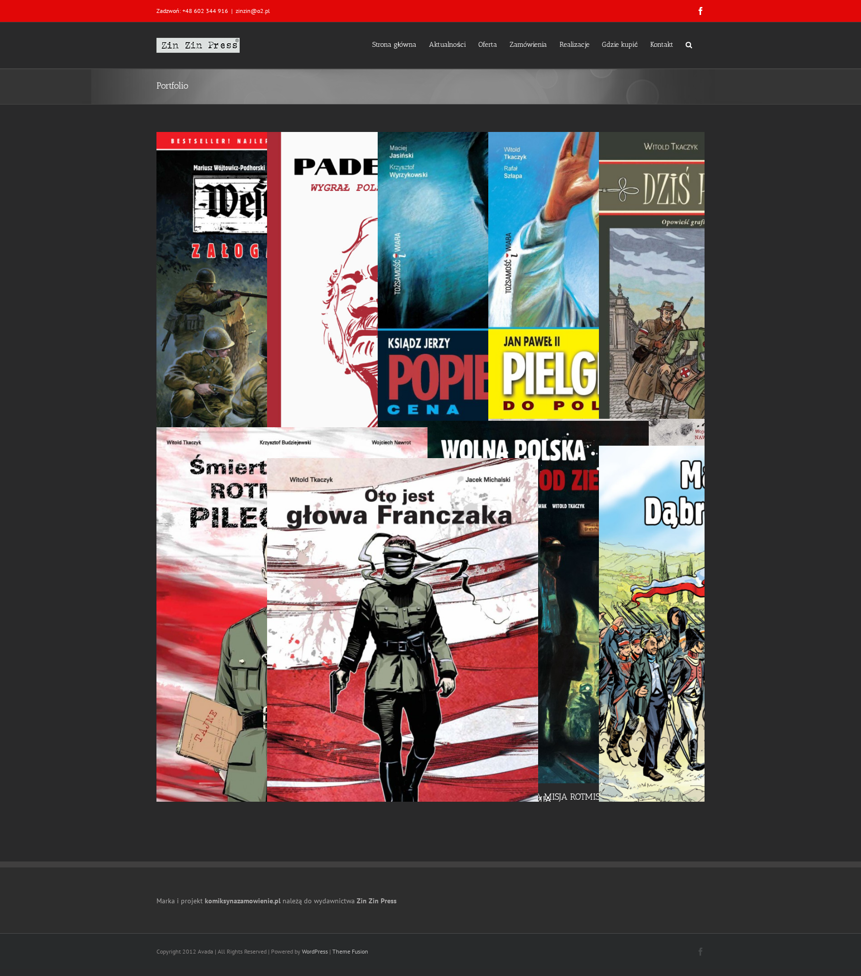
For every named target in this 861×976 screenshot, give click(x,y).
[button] (689, 43)
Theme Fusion (350, 951)
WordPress (315, 951)
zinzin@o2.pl (253, 10)
